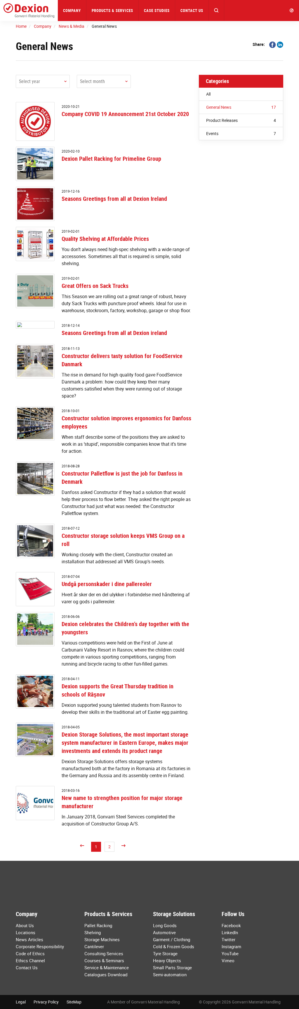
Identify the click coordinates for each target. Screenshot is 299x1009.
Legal (21, 1002)
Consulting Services (103, 953)
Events (241, 133)
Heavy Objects (167, 960)
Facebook (231, 925)
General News (241, 107)
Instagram (231, 946)
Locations (25, 932)
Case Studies (157, 10)
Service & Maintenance (106, 967)
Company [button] (72, 10)
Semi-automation (170, 974)
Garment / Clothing (171, 939)
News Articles (29, 939)
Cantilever (94, 946)
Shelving (92, 932)
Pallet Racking (98, 925)
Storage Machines (102, 939)
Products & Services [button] (112, 10)
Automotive (164, 932)
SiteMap (74, 1002)
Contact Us (191, 10)
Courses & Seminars (104, 960)
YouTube (230, 953)
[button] (216, 10)
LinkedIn (230, 932)
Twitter (228, 939)
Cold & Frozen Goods (173, 946)
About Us (25, 925)
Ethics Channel (30, 960)
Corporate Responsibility (40, 946)
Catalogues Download (105, 974)
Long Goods (165, 925)
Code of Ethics (30, 953)
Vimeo (228, 960)
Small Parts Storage (172, 967)
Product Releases (241, 120)
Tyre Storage (165, 953)
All (208, 94)
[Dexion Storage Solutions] (29, 10)
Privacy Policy (46, 1002)
